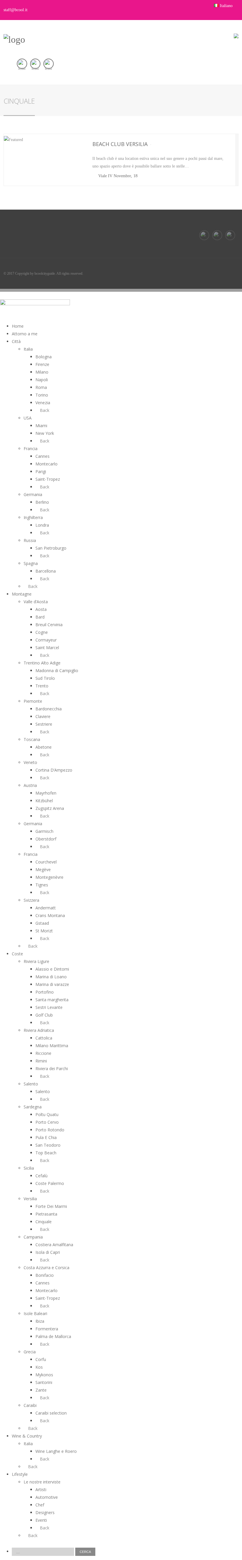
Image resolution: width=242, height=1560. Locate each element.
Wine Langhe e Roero (56, 1451)
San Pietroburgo (50, 548)
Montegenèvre (49, 877)
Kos (39, 1367)
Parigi (40, 471)
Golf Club (44, 1015)
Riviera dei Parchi (51, 1068)
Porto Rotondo (49, 1130)
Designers (45, 1512)
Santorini (43, 1382)
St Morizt (44, 931)
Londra (42, 525)
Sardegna (33, 1107)
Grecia (30, 1352)
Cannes (42, 456)
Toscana (32, 739)
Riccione (43, 1053)
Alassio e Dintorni (52, 969)
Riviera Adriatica (39, 1030)
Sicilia (29, 1168)
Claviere (42, 716)
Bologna (43, 356)
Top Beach (45, 1153)
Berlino (42, 502)
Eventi (41, 1520)
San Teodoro (47, 1145)
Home (18, 326)
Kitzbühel (44, 800)
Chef (39, 1505)
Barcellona (45, 571)
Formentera (46, 1329)
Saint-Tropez (47, 479)
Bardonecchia (48, 709)
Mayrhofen (45, 793)
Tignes (41, 885)
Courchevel (46, 862)
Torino (41, 395)
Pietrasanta (46, 1214)
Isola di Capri (47, 1252)
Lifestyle (20, 1474)
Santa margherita (51, 999)
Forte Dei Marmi (51, 1206)
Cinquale (43, 1221)
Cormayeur (46, 640)
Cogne (41, 632)
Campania (33, 1237)
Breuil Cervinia (49, 624)
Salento (31, 1084)
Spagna (31, 563)
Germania (33, 494)
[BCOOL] (14, 39)
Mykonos (44, 1374)
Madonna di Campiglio (56, 670)
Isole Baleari (35, 1313)
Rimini (41, 1061)
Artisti (40, 1489)
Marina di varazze (52, 984)
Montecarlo (46, 464)
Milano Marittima (51, 1045)
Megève (43, 869)
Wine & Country (27, 1436)
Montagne (22, 594)
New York (44, 433)
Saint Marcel (47, 647)
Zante (41, 1390)
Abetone (43, 747)
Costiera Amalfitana (54, 1244)
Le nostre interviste (42, 1482)
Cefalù (41, 1175)
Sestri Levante (49, 1007)
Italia (28, 349)
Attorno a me (24, 333)
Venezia (42, 402)
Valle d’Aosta (36, 601)
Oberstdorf (45, 839)
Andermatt (45, 908)
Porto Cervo (47, 1122)
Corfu (40, 1359)
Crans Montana (50, 915)
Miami (41, 425)
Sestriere (43, 724)
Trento (41, 686)
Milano (41, 372)
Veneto (30, 762)
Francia (30, 448)
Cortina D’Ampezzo (53, 770)
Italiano (226, 6)
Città (16, 341)
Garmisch (44, 831)
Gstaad (42, 923)
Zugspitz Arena (49, 808)
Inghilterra (33, 517)
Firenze (42, 364)
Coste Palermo (49, 1183)
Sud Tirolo (45, 678)
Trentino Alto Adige (42, 663)
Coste (17, 953)
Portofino (44, 992)
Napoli (41, 379)
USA (28, 418)
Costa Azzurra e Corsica (46, 1267)
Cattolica (43, 1038)
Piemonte (33, 701)
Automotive (46, 1497)
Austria (30, 785)
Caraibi (30, 1405)
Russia (30, 540)
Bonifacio (44, 1275)
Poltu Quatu (46, 1114)
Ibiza (39, 1321)
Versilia (30, 1198)
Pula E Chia (46, 1137)
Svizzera (31, 900)
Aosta (41, 609)
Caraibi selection (51, 1413)
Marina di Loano (51, 976)
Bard (40, 617)
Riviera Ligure (36, 961)
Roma (41, 387)
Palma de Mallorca (53, 1336)
